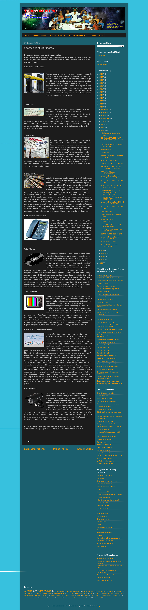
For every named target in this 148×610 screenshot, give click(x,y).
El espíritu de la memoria (105, 393)
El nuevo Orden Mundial (105, 421)
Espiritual (27, 593)
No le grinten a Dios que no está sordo (109, 538)
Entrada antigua (85, 449)
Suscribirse (101, 55)
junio (103, 127)
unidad (100, 598)
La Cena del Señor (103, 302)
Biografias (59, 591)
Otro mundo (44, 591)
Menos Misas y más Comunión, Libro (109, 384)
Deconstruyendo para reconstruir (108, 381)
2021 (101, 89)
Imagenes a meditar (72, 591)
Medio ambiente (59, 593)
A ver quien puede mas (104, 532)
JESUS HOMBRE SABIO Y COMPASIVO (110, 245)
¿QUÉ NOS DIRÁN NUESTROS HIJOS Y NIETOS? (112, 198)
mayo (103, 130)
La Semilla (100, 478)
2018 (101, 98)
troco (94, 598)
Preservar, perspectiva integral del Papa (110, 280)
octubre (104, 115)
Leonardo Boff (46, 593)
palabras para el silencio (32, 595)
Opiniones (70, 593)
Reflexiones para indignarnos (106, 401)
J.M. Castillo (94, 595)
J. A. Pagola (85, 595)
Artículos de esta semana (109, 160)
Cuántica (97, 593)
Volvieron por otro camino (105, 543)
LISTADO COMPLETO (104, 475)
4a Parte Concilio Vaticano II (106, 356)
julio (102, 124)
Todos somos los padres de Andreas (109, 426)
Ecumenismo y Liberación (105, 369)
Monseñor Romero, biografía (106, 342)
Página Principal (61, 449)
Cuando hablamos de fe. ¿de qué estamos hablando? (108, 377)
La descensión (102, 516)
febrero (103, 256)
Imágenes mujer (108, 593)
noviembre (105, 112)
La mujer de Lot (102, 546)
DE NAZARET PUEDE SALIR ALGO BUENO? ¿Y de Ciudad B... (112, 140)
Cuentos (118, 591)
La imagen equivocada (104, 317)
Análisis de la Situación (104, 445)
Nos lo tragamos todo (104, 577)
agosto (103, 121)
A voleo (28, 591)
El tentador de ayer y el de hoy (107, 481)
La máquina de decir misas (106, 486)
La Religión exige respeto (105, 461)
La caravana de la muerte (105, 527)
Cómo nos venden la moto (105, 575)
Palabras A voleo (117, 595)
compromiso (101, 591)
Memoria (119, 593)
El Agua (99, 535)
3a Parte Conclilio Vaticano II (106, 358)
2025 (101, 77)
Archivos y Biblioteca (77, 35)
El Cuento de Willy (95, 35)
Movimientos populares (104, 439)
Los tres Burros (102, 522)
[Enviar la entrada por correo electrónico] (28, 441)
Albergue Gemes (55, 595)
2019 (101, 95)
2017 (101, 101)
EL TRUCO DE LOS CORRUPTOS (107, 220)
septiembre (105, 118)
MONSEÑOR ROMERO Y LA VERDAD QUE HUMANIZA (111, 167)
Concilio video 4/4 (103, 345)
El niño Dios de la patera (105, 464)
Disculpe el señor (106, 211)
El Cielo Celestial (102, 503)
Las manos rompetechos (105, 541)
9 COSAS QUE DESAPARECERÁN (108, 172)
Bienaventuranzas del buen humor (108, 294)
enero (103, 259)
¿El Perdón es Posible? (105, 299)
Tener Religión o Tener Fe (109, 242)
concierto (59, 598)
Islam (78, 595)
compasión (52, 598)
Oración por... (105, 152)
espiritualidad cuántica (70, 598)
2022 (101, 86)
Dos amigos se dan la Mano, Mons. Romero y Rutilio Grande (109, 326)
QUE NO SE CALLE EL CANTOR (112, 163)
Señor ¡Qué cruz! (103, 508)
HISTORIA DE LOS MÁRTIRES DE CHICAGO (111, 230)
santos (45, 595)
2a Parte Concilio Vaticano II (106, 361)
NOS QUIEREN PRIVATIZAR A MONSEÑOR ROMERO (111, 186)
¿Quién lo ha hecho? (104, 406)
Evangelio (36, 593)
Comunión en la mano (104, 319)
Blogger (98, 606)
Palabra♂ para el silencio (31, 598)
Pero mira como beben (104, 398)
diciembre (104, 109)
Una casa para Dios (103, 492)
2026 (101, 74)
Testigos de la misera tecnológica (108, 404)
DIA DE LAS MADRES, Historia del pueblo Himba (111, 225)
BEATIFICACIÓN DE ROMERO (111, 234)
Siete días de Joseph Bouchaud (107, 366)
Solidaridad (43, 598)
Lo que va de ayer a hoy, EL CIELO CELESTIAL (110, 238)
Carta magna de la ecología (106, 286)
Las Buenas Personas (104, 297)
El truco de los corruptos (105, 409)
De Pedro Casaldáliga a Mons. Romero (110, 329)
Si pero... (100, 530)
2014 (101, 263)
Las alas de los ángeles (105, 511)
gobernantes (81, 598)
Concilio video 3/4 (103, 347)
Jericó (99, 524)
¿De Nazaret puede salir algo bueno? (109, 494)
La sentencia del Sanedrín (105, 322)
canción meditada (88, 591)
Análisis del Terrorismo (104, 458)
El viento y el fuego (103, 497)
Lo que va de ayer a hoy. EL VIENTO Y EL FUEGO (110, 177)
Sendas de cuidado (103, 450)
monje (89, 598)
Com (90, 593)
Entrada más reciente (34, 449)
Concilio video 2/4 (103, 350)
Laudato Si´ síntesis (103, 283)
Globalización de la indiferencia (107, 309)
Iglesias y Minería (103, 291)
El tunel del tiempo (103, 519)
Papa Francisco (81, 593)
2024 (101, 80)
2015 (101, 107)
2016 (101, 104)
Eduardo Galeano (103, 429)
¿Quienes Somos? (39, 35)
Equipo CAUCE (102, 65)
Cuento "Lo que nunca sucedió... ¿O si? (110, 455)
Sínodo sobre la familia (104, 275)
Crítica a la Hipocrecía (104, 580)
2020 (101, 92)
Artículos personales (57, 35)
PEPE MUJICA (106, 149)
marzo (103, 253)
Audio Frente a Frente (68, 595)
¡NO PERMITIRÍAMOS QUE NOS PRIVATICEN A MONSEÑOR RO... (110, 192)
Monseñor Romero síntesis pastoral (109, 332)
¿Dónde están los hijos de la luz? (108, 500)
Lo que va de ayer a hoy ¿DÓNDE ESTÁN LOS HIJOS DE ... (112, 203)
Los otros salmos (105, 595)
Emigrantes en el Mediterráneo (107, 424)
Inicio (26, 35)
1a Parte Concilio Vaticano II (106, 364)
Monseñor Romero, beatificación (108, 339)
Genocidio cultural (103, 396)
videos (110, 591)
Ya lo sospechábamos (104, 447)
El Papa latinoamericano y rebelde (108, 289)
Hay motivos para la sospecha (107, 453)
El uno (99, 489)
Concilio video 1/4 (103, 353)
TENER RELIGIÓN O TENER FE (108, 278)
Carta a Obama (102, 442)
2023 (101, 83)
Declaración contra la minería (106, 436)
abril (102, 250)
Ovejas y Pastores (103, 505)
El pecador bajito (102, 513)
